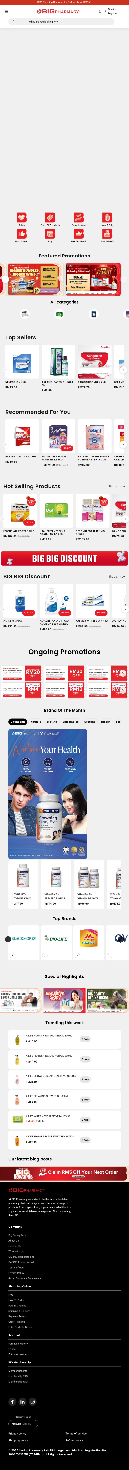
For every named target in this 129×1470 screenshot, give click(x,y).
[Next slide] (123, 279)
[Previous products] (5, 370)
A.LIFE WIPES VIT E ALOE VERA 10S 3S (48, 1116)
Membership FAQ (18, 1381)
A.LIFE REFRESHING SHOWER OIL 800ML (49, 1055)
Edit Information (17, 1354)
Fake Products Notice (20, 1327)
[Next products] (123, 370)
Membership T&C (18, 1376)
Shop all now (117, 486)
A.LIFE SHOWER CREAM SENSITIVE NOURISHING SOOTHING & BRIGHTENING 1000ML (52, 1076)
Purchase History (18, 1343)
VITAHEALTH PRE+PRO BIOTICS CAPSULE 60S (55, 897)
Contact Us (14, 1246)
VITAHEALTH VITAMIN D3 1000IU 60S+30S (88, 897)
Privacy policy (17, 1433)
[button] (6, 11)
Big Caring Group (17, 1235)
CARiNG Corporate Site (21, 1256)
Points (12, 1349)
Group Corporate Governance (24, 1278)
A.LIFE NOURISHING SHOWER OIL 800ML (49, 1035)
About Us (13, 1240)
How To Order (16, 1300)
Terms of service (76, 1433)
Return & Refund (17, 1305)
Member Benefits (17, 1370)
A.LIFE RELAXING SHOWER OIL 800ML (47, 1096)
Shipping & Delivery (19, 1311)
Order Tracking (16, 1321)
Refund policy (74, 1440)
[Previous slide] (5, 279)
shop (85, 1039)
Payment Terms (17, 1316)
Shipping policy (18, 1440)
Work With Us (16, 1251)
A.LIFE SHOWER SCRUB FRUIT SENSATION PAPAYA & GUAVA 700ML (51, 1136)
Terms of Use (16, 1267)
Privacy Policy (16, 1273)
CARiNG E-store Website (22, 1262)
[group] (24, 314)
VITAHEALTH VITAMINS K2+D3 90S (21, 897)
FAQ (10, 1294)
